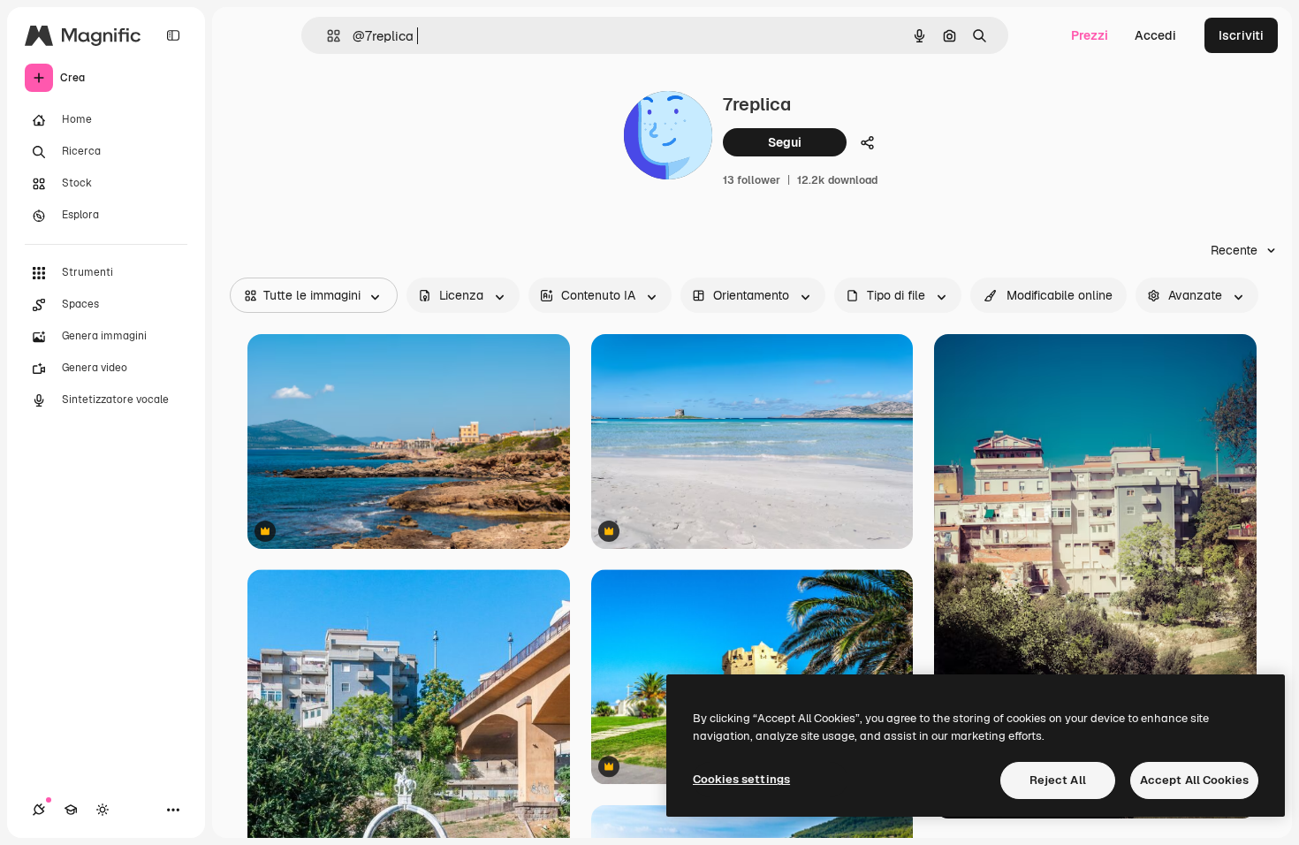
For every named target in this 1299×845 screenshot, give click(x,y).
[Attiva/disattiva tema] (102, 810)
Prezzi (1089, 35)
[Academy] (71, 810)
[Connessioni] (39, 810)
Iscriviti (1241, 35)
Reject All (1057, 780)
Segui (784, 142)
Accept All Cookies (1194, 780)
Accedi (1155, 35)
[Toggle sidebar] (173, 35)
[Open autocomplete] (326, 35)
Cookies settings (741, 779)
